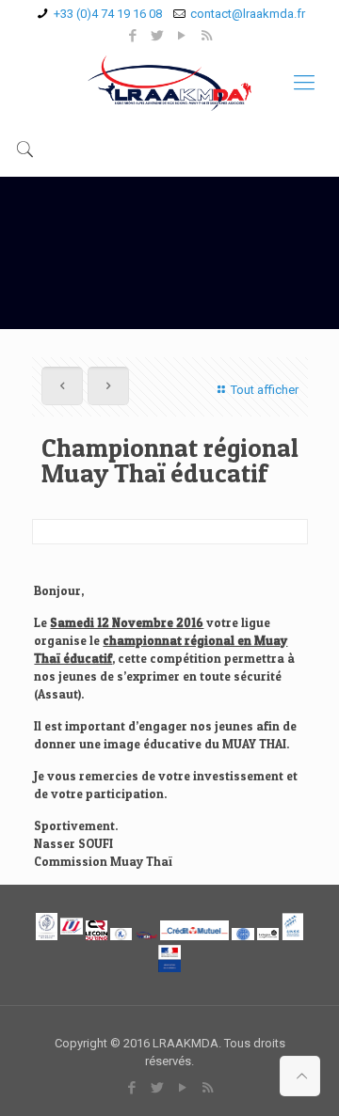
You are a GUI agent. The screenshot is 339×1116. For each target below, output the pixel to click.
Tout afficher (264, 390)
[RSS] (207, 35)
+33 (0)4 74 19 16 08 (108, 14)
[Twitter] (158, 35)
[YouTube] (182, 35)
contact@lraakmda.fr (247, 14)
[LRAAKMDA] (169, 83)
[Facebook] (133, 35)
